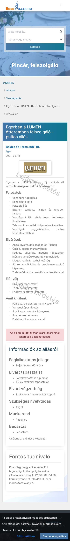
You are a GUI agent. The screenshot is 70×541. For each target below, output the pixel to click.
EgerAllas (8, 82)
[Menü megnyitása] (61, 5)
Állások (10, 90)
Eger (8, 151)
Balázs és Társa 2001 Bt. (23, 147)
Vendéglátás (13, 98)
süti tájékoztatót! (27, 530)
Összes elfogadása (54, 536)
